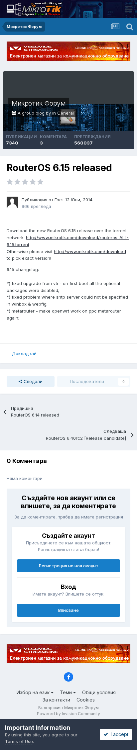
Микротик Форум (39, 103)
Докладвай (24, 353)
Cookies (85, 700)
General (65, 113)
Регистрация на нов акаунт (68, 565)
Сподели (32, 381)
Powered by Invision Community (68, 713)
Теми (66, 692)
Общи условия (99, 692)
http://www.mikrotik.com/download (90, 251)
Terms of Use (19, 741)
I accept (118, 734)
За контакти (56, 700)
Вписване (68, 610)
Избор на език (34, 692)
